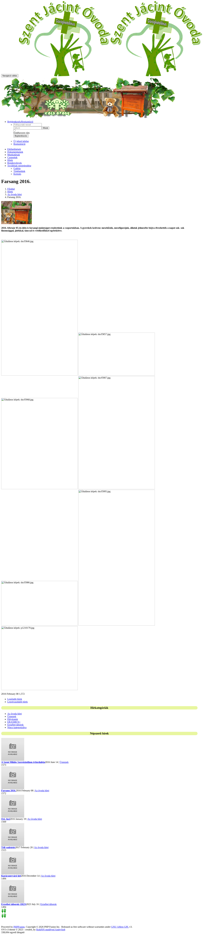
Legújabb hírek (14, 699)
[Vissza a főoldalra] (110, 75)
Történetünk (19, 171)
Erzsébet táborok (15, 724)
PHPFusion (19, 927)
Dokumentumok (15, 152)
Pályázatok (12, 719)
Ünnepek (11, 716)
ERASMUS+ (14, 722)
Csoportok (12, 157)
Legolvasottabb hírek (17, 701)
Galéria (17, 168)
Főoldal (11, 189)
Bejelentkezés (21, 136)
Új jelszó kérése (21, 141)
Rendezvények (14, 163)
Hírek (10, 160)
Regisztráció (19, 144)
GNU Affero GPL (120, 927)
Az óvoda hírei (14, 194)
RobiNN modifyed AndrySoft (50, 929)
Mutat (45, 128)
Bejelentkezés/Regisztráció (20, 121)
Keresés (17, 174)
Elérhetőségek (14, 149)
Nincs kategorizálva (16, 727)
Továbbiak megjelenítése (19, 165)
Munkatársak (13, 154)
